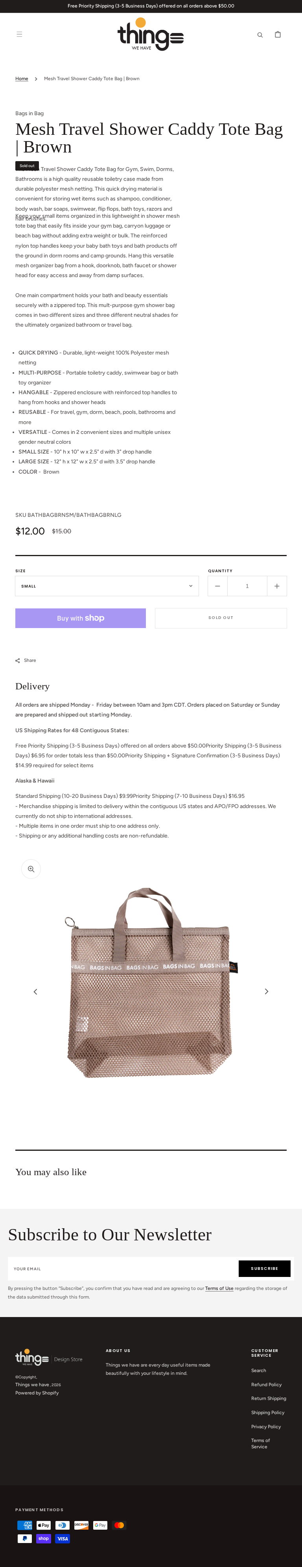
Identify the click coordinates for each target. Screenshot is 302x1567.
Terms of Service (260, 1443)
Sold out (221, 618)
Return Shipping (268, 1398)
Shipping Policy (267, 1412)
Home (21, 78)
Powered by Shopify (37, 1393)
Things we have (32, 1384)
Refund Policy (266, 1384)
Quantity (220, 571)
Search (258, 1370)
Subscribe (264, 1268)
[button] (19, 33)
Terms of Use (219, 1288)
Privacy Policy (266, 1426)
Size (20, 571)
